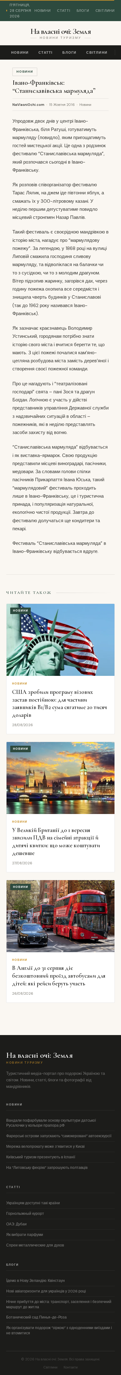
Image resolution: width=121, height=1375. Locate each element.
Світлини (105, 10)
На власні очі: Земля (60, 31)
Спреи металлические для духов (35, 1245)
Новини (42, 10)
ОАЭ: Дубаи (16, 1224)
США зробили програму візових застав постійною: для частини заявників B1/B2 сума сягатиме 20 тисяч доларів (59, 703)
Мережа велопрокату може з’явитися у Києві (45, 1146)
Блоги (83, 10)
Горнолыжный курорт (25, 1213)
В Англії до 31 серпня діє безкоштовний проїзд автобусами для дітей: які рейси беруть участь (58, 975)
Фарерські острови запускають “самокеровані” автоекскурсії (58, 1135)
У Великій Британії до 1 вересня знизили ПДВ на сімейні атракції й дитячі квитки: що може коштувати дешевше (56, 841)
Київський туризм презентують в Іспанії (40, 1157)
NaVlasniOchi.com (28, 104)
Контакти (71, 1367)
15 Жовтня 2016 (62, 104)
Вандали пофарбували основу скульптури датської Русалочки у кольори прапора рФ (51, 1123)
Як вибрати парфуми (24, 1234)
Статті (63, 10)
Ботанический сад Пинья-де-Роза (36, 1317)
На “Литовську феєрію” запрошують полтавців (46, 1167)
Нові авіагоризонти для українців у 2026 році (46, 1291)
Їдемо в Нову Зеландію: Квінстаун (35, 1280)
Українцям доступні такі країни (33, 1203)
